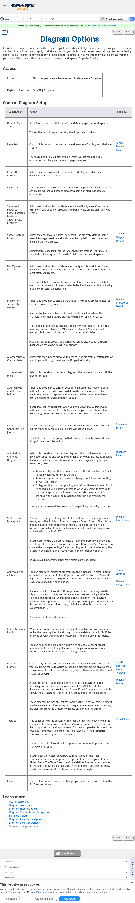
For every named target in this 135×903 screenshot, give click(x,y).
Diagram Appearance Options (26, 819)
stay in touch (69, 853)
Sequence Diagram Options (24, 826)
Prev (118, 32)
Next (128, 32)
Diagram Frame (121, 682)
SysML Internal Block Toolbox (120, 667)
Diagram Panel (121, 454)
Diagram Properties (20, 805)
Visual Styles (123, 719)
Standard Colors (18, 815)
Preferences (10, 898)
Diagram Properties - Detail (122, 303)
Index (14, 19)
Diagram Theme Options (23, 808)
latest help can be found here (103, 26)
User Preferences (32, 19)
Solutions (8, 872)
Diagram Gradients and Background (29, 812)
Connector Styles (122, 426)
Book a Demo (132, 868)
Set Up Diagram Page (121, 147)
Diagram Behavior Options (24, 823)
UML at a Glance (11, 867)
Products (8, 861)
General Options (120, 572)
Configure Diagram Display (121, 237)
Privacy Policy (35, 891)
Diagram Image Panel (123, 518)
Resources (9, 878)
